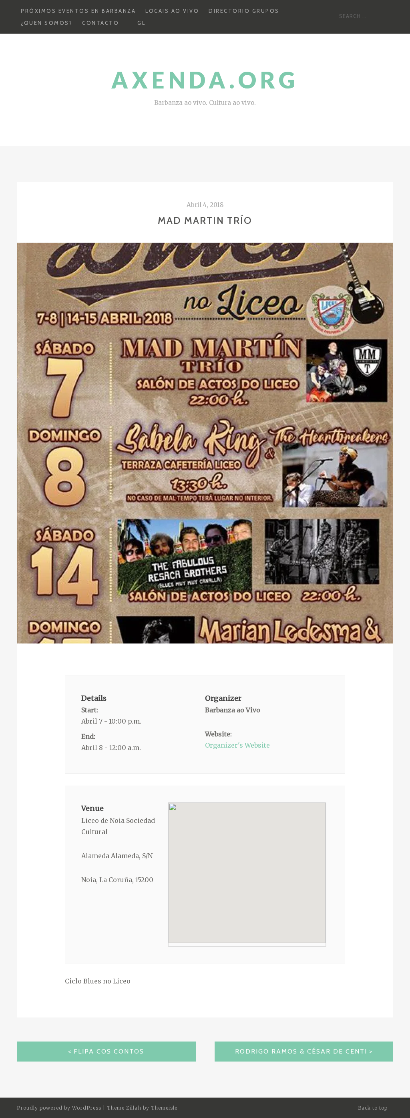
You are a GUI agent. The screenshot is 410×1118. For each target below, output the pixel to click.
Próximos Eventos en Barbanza (78, 11)
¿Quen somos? (46, 23)
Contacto (100, 23)
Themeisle (164, 1108)
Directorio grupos (244, 11)
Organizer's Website (237, 745)
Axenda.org (205, 79)
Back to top (373, 1108)
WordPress (86, 1108)
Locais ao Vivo (172, 11)
